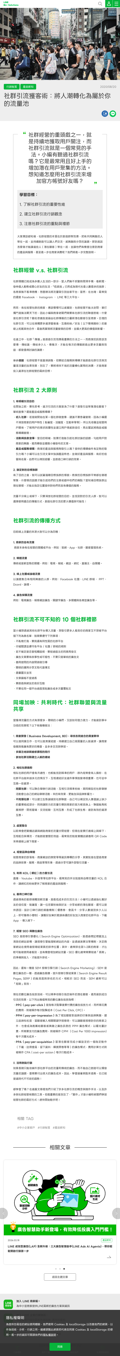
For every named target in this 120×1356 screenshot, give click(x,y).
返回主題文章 (60, 1277)
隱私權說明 (49, 1335)
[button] (56, 1269)
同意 (60, 1347)
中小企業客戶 (27, 1128)
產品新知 (60, 1128)
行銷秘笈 (45, 1128)
